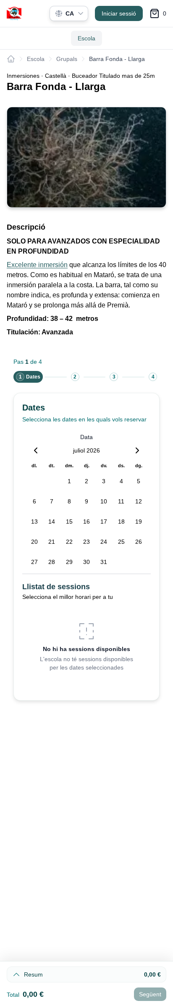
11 (121, 501)
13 (34, 521)
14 (51, 521)
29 (69, 562)
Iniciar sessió (119, 13)
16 (86, 521)
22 (69, 541)
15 (69, 521)
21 (51, 541)
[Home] (11, 59)
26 (138, 541)
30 (86, 562)
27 (34, 562)
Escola (86, 38)
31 (103, 562)
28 (51, 562)
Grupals (66, 59)
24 (103, 541)
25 (121, 541)
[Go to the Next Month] (137, 450)
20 (34, 541)
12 (138, 501)
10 (103, 501)
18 (121, 521)
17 (103, 521)
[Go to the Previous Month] (36, 450)
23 (86, 541)
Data (86, 437)
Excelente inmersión (37, 264)
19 (138, 521)
